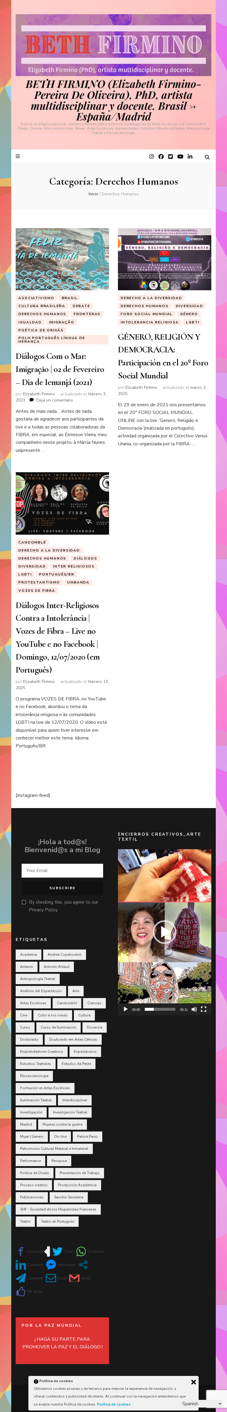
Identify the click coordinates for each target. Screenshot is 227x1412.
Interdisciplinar (74, 1100)
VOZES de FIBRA (36, 590)
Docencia (94, 1027)
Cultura (84, 1015)
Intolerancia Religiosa (150, 322)
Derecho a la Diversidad (151, 298)
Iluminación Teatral (36, 1100)
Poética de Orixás (41, 330)
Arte (75, 991)
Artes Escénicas (33, 1003)
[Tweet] (63, 1251)
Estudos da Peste (76, 1063)
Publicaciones (31, 1197)
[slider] (160, 1009)
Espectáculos (85, 1051)
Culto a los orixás (53, 1015)
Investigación (31, 1112)
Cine (23, 1015)
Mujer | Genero (31, 1136)
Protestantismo (39, 582)
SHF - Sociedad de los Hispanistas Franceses (58, 1209)
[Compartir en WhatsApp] (90, 1251)
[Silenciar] (194, 1009)
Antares (26, 966)
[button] (164, 932)
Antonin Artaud (56, 966)
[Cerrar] (193, 1382)
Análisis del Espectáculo (41, 991)
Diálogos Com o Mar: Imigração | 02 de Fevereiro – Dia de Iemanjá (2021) (60, 369)
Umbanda (78, 582)
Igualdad (29, 322)
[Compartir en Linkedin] (29, 1265)
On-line (60, 1136)
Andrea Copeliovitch (65, 954)
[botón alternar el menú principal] (18, 156)
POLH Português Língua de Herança (51, 340)
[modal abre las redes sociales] (83, 1265)
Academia (28, 954)
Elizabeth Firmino (39, 394)
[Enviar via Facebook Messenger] (61, 1265)
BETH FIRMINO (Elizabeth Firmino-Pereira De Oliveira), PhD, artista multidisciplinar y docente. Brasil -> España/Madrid (114, 100)
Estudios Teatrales (35, 1063)
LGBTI (192, 322)
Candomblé (32, 542)
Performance (30, 1160)
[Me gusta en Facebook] (29, 1291)
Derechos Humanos (42, 314)
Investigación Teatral (70, 1112)
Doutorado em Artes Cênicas (73, 1039)
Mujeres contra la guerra (62, 1124)
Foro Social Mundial (147, 314)
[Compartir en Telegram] (29, 1278)
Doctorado (29, 1039)
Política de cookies (114, 1404)
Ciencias (94, 1003)
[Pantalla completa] (204, 1009)
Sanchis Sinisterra (68, 1197)
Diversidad (189, 306)
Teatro (25, 1221)
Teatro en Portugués (57, 1221)
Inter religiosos (74, 566)
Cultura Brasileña (41, 306)
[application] (164, 932)
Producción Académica (77, 1185)
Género (189, 314)
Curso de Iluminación (58, 1027)
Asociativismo (36, 298)
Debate (81, 306)
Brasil (70, 298)
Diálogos (85, 558)
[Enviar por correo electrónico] (56, 1278)
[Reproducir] (126, 1009)
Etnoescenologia (34, 1075)
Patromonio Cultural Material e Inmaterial (54, 1148)
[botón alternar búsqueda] (207, 157)
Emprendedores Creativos (41, 1051)
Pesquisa (59, 1160)
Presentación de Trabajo (80, 1173)
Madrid (26, 1124)
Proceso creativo (34, 1185)
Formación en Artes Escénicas (45, 1088)
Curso (25, 1027)
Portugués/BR (56, 574)
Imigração (61, 322)
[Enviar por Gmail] (79, 1278)
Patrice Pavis (87, 1136)
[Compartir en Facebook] (29, 1251)
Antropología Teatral (37, 978)
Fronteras (87, 314)
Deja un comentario (54, 400)
